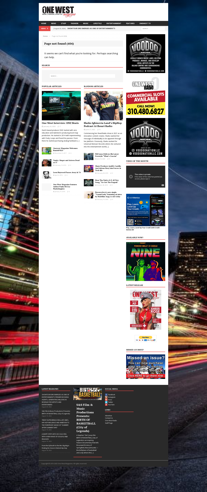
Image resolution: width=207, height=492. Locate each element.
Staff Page (109, 423)
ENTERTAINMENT (113, 23)
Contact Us (109, 418)
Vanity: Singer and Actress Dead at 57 (66, 161)
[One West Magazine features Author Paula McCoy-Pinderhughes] (46, 189)
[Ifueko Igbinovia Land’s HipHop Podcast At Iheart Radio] (103, 119)
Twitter (110, 402)
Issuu (110, 400)
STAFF (63, 23)
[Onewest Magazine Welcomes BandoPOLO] (46, 153)
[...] (78, 141)
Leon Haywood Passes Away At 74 (67, 172)
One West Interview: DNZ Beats (60, 123)
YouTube (111, 405)
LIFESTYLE (97, 23)
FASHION (74, 23)
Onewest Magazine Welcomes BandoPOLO (65, 149)
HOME (43, 23)
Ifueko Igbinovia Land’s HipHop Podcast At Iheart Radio (103, 124)
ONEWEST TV (145, 23)
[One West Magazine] (103, 12)
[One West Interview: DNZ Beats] (61, 119)
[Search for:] (153, 28)
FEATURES (130, 23)
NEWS (53, 23)
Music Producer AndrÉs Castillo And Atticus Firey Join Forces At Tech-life (108, 168)
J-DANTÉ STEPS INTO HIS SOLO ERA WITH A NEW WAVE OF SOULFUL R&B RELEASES (55, 436)
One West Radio (111, 420)
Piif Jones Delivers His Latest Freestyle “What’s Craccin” (107, 155)
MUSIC (85, 23)
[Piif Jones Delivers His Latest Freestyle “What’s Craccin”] (88, 159)
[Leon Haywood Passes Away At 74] (46, 177)
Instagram (111, 397)
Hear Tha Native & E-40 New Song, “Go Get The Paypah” (107, 181)
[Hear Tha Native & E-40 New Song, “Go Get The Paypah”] (88, 185)
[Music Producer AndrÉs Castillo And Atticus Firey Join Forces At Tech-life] (88, 171)
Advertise (108, 416)
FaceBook (111, 394)
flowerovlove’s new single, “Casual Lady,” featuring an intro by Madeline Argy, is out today (108, 194)
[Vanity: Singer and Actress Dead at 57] (46, 165)
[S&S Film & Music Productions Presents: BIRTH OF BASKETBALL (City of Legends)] (87, 394)
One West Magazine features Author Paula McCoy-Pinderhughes (65, 186)
